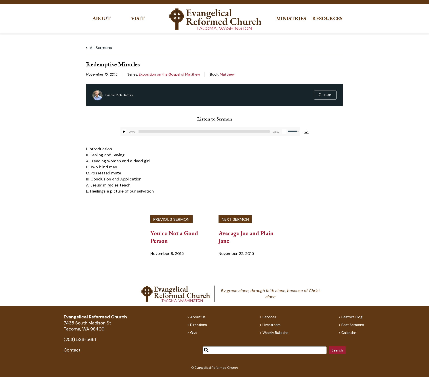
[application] (210, 131)
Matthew (227, 74)
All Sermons (100, 47)
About (101, 18)
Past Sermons (352, 324)
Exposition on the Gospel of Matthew (169, 74)
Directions (198, 324)
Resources (327, 18)
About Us (198, 317)
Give (193, 332)
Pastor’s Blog (351, 317)
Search (337, 350)
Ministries (291, 18)
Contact (72, 350)
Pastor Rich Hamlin (119, 95)
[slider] (204, 131)
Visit (138, 18)
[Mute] (284, 131)
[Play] (124, 131)
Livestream (271, 324)
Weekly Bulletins (275, 332)
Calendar (348, 332)
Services (269, 317)
